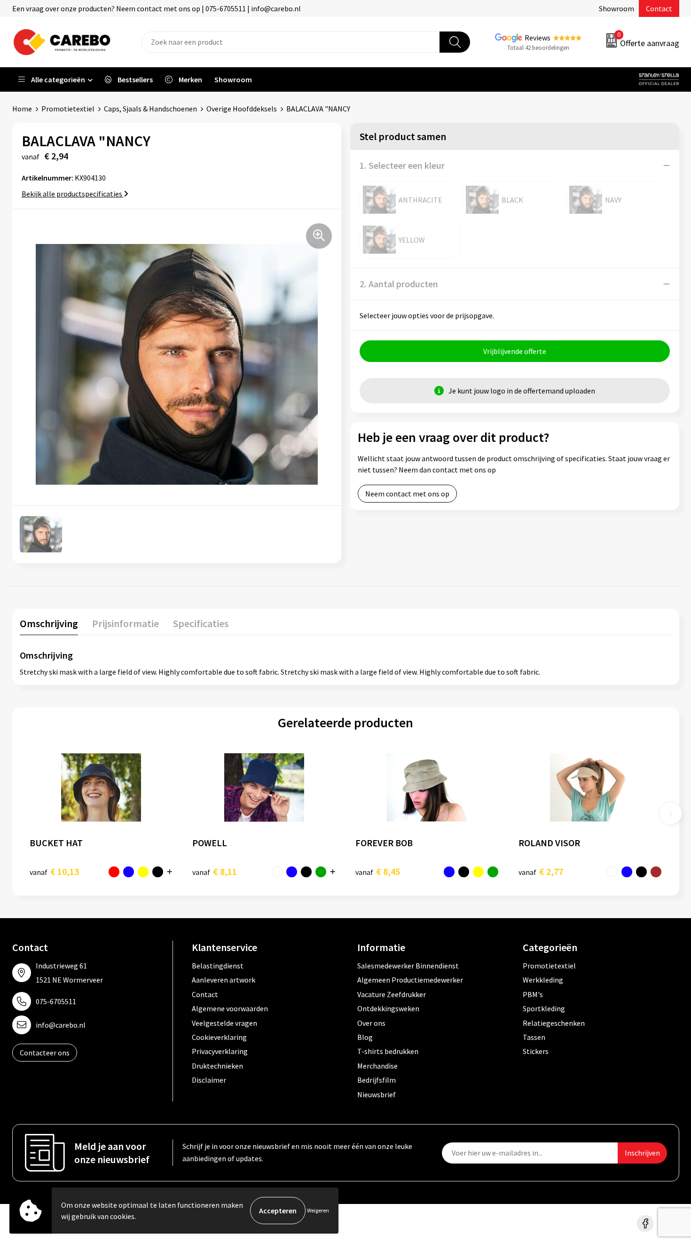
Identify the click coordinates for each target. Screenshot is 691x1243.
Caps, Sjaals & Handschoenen (150, 108)
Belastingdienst (217, 965)
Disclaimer (209, 1080)
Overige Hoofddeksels (241, 108)
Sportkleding (544, 1008)
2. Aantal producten (399, 284)
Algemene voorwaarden (230, 1008)
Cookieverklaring (219, 1037)
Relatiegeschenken (554, 1023)
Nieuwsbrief (376, 1094)
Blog (365, 1037)
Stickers (536, 1051)
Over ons (371, 1023)
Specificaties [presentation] (200, 623)
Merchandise (377, 1065)
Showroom (616, 8)
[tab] (49, 625)
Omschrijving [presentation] (49, 623)
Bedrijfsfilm (376, 1080)
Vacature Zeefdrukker (391, 994)
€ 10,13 (54, 871)
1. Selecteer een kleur (402, 165)
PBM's (533, 994)
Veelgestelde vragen (224, 1023)
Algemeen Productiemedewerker (410, 979)
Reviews (537, 37)
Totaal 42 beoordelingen (538, 48)
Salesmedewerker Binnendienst (408, 965)
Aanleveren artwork (223, 979)
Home (22, 108)
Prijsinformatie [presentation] (125, 623)
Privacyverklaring (220, 1051)
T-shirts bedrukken (387, 1051)
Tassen (534, 1037)
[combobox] (290, 42)
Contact (659, 8)
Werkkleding (543, 979)
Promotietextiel (67, 108)
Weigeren (318, 1210)
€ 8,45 (377, 871)
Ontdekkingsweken (388, 1008)
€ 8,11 (214, 871)
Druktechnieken (217, 1065)
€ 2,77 (540, 871)
